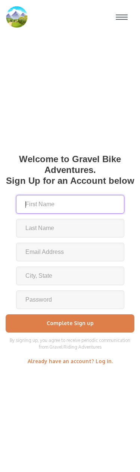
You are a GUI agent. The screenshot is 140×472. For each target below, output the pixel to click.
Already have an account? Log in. (70, 361)
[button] (121, 17)
